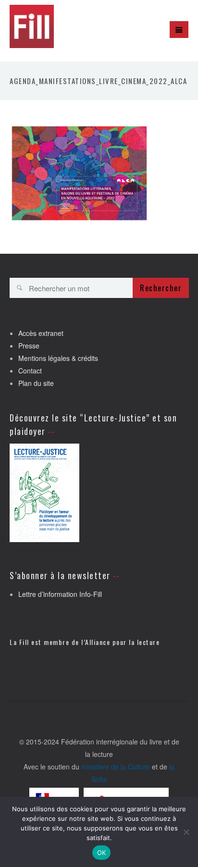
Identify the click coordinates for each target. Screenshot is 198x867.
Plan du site (36, 383)
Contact (30, 370)
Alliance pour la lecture (122, 642)
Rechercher (161, 288)
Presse (28, 345)
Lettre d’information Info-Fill (60, 594)
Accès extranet (40, 333)
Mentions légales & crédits (58, 358)
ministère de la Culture (115, 766)
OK (101, 852)
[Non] (186, 832)
